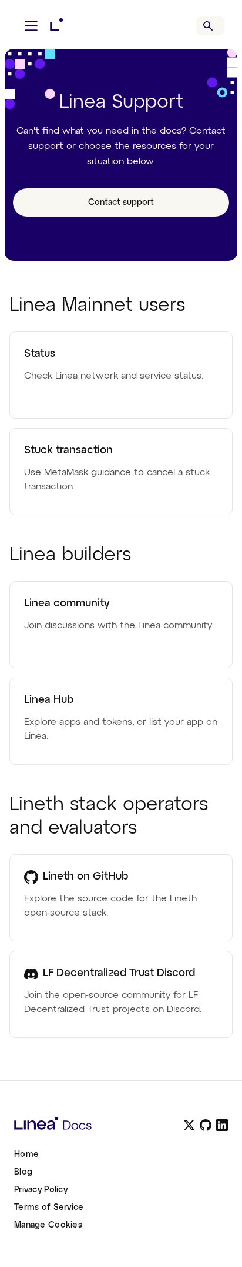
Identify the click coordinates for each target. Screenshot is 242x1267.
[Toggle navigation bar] (31, 26)
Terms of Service (48, 1207)
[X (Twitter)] (189, 1125)
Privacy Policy (41, 1190)
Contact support (121, 202)
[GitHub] (205, 1125)
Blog (23, 1172)
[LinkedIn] (222, 1125)
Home (26, 1154)
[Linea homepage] (89, 1125)
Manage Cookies (48, 1225)
